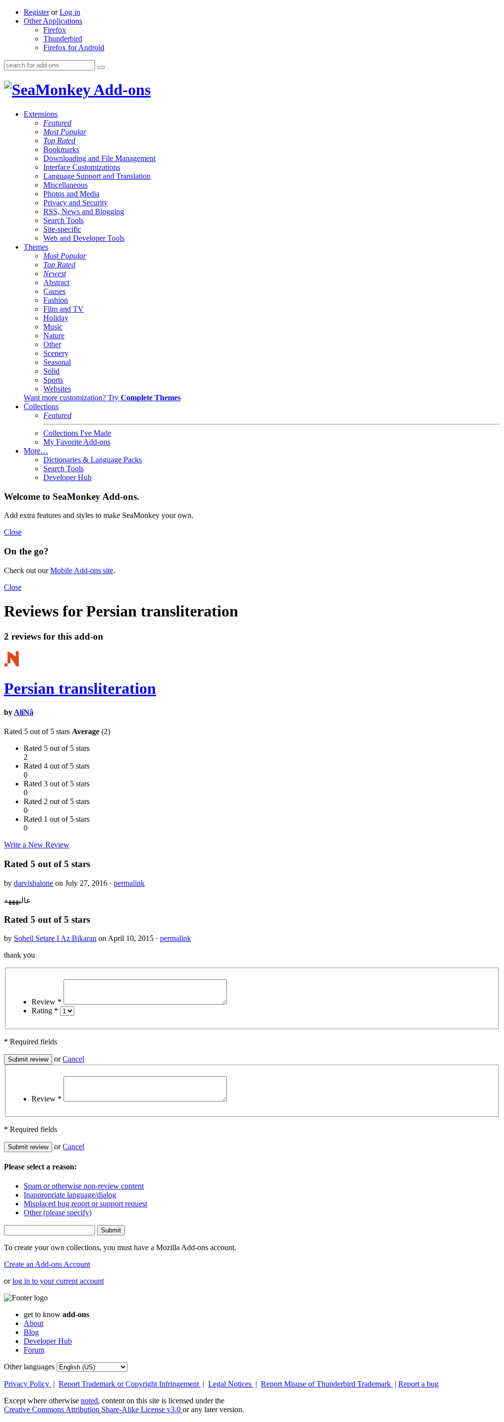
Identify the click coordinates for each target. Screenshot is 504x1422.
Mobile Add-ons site (81, 570)
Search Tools (63, 220)
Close (13, 532)
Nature (53, 335)
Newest (54, 273)
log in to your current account (58, 1281)
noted (89, 1400)
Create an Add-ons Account (47, 1264)
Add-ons (121, 89)
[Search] (101, 67)
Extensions (41, 114)
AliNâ (23, 712)
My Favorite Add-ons (76, 442)
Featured (57, 123)
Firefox (54, 30)
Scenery (55, 353)
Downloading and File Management (99, 158)
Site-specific (62, 229)
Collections (41, 406)
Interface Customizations (81, 167)
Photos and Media (71, 194)
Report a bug (418, 1384)
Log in (70, 12)
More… (36, 451)
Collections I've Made (77, 433)
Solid (51, 371)
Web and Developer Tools (84, 238)
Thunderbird (62, 38)
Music (53, 327)
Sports (53, 380)
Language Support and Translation (97, 176)
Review (47, 1002)
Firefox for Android (73, 47)
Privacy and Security (75, 202)
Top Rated (59, 140)
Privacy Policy (27, 1384)
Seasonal (57, 362)
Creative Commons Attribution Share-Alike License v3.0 (93, 1409)
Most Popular (64, 132)
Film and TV (63, 309)
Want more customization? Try (102, 397)
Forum (34, 1350)
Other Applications (53, 21)
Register (36, 12)
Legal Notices (230, 1384)
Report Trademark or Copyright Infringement (130, 1384)
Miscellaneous (65, 185)
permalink (129, 883)
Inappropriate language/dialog (70, 1195)
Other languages (29, 1366)
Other (52, 344)
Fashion (55, 300)
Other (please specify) (58, 1212)
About (33, 1323)
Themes (36, 247)
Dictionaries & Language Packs (92, 459)
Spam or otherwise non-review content (84, 1186)
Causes (54, 291)
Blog (31, 1332)
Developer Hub (67, 477)
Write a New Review (36, 844)
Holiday (55, 318)
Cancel (73, 1059)
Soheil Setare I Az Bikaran (55, 938)
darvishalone (33, 883)
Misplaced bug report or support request (85, 1203)
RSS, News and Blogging (83, 211)
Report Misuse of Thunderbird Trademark (327, 1384)
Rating (45, 1010)
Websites (57, 389)
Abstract (56, 282)
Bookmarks (61, 149)
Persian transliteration (80, 688)
